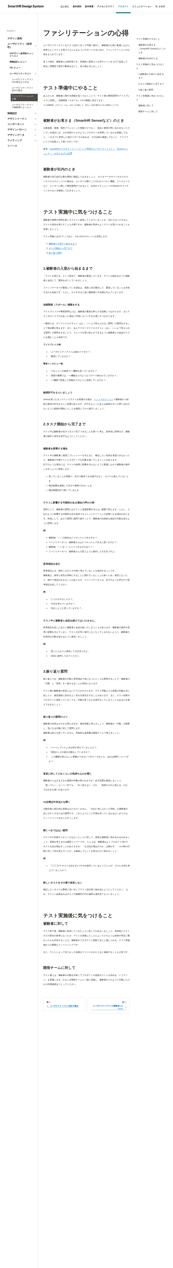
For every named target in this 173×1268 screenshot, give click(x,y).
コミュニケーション (142, 6)
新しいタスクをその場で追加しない (62, 882)
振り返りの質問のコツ (55, 716)
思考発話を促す (51, 564)
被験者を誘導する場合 (55, 448)
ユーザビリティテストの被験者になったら (22, 106)
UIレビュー (15, 67)
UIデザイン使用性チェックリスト (21, 54)
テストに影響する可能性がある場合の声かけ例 (68, 502)
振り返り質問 (55, 253)
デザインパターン (17, 129)
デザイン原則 (14, 38)
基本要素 (89, 6)
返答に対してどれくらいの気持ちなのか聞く (67, 773)
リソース (12, 145)
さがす (162, 6)
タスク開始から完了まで (60, 248)
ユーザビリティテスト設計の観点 (22, 89)
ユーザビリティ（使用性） (19, 45)
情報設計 (12, 113)
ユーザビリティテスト (20, 73)
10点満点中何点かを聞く (56, 802)
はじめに (65, 6)
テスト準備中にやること (148, 39)
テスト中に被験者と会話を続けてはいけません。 (70, 620)
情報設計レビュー (18, 62)
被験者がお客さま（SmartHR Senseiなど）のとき (151, 49)
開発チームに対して (148, 111)
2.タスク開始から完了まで (151, 84)
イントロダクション (103, 399)
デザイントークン (17, 118)
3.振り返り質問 (145, 90)
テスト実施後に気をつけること (150, 98)
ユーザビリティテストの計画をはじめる (22, 80)
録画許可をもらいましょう (57, 392)
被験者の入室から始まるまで (63, 244)
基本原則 (77, 6)
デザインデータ (15, 135)
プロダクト (123, 6)
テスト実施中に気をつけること (150, 66)
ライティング (14, 140)
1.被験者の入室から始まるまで (151, 76)
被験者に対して (146, 105)
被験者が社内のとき (148, 58)
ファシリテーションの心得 (22, 97)
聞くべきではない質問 (55, 830)
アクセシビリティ (105, 6)
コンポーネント (15, 124)
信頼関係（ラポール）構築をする (61, 304)
